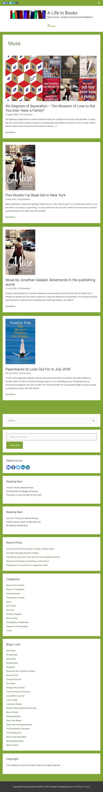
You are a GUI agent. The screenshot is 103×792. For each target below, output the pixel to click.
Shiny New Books (13, 720)
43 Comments (26, 114)
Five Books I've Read (15, 598)
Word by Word (12, 745)
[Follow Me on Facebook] (7, 3)
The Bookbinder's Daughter (18, 729)
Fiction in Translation (15, 589)
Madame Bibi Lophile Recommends (21, 708)
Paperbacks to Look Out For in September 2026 (26, 565)
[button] (99, 3)
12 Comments (25, 373)
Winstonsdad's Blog (14, 741)
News (8, 602)
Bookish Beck (12, 663)
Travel (9, 630)
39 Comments (24, 199)
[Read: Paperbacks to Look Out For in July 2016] (20, 341)
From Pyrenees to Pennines (18, 692)
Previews (10, 610)
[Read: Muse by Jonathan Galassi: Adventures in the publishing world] (20, 252)
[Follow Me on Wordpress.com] (17, 3)
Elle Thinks (10, 683)
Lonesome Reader (14, 704)
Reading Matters (13, 716)
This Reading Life (13, 733)
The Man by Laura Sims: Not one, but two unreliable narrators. (33, 557)
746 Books (10, 651)
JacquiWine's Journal (15, 696)
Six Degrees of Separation (17, 622)
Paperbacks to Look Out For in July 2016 (37, 369)
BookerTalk (11, 659)
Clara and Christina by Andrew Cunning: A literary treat (30, 549)
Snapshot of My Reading (16, 626)
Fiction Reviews (13, 593)
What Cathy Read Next (16, 737)
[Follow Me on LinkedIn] (13, 3)
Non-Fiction (11, 606)
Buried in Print (12, 675)
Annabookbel (11, 655)
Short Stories (12, 618)
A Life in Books (62, 12)
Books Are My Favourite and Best (20, 671)
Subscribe (15, 445)
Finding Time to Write (15, 688)
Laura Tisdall (11, 700)
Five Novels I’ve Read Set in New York (35, 195)
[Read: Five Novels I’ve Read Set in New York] (20, 167)
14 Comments (24, 288)
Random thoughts (14, 614)
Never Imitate (12, 712)
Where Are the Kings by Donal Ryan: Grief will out (27, 561)
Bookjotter (10, 667)
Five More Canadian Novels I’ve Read (22, 553)
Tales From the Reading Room (19, 725)
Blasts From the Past (15, 585)
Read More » (10, 132)
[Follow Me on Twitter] (10, 3)
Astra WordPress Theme (79, 787)
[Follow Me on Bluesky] (4, 3)
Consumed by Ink (13, 679)
